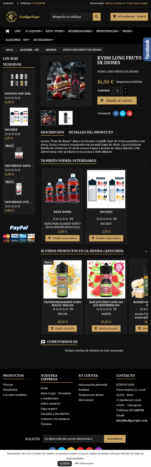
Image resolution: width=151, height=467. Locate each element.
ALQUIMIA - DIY (17, 40)
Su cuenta (88, 376)
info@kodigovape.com (131, 420)
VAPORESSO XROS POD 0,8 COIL (19, 165)
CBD (17, 31)
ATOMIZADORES (79, 31)
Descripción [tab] (52, 132)
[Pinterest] (130, 113)
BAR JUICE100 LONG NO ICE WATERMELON (106, 303)
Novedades (10, 390)
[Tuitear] (123, 113)
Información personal (92, 384)
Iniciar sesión (113, 3)
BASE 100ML (63, 212)
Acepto (65, 463)
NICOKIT (11, 129)
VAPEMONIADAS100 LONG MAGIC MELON (62, 303)
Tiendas (46, 424)
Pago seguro (49, 408)
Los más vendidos (12, 61)
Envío (44, 388)
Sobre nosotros (50, 403)
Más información (84, 463)
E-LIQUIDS (33, 31)
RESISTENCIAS (107, 31)
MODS (126, 31)
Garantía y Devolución (55, 414)
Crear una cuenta (137, 3)
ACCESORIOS (42, 40)
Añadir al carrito (116, 100)
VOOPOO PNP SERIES (19, 93)
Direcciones (86, 400)
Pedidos (83, 390)
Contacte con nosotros (55, 419)
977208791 (38, 3)
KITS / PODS (54, 31)
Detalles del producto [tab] (91, 132)
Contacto (8, 3)
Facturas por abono (90, 395)
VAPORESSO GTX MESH (19, 202)
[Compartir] (116, 113)
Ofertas (8, 384)
